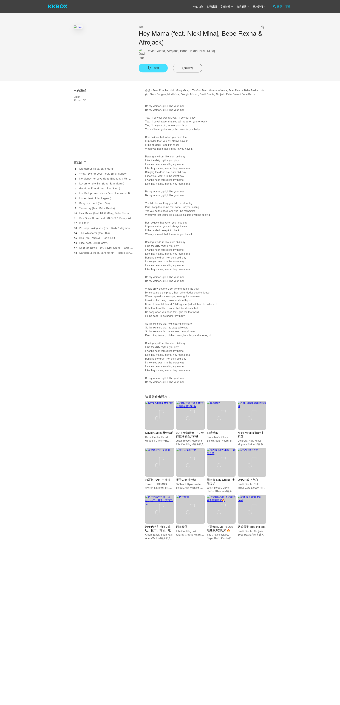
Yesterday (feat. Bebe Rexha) (97, 208)
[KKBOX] (58, 6)
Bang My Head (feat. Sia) (94, 203)
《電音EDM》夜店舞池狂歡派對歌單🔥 (220, 528)
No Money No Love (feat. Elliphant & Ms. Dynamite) (110, 178)
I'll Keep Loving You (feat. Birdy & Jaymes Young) (109, 228)
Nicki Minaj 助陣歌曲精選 (251, 434)
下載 (287, 6)
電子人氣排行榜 (186, 480)
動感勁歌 (212, 433)
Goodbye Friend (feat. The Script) (99, 188)
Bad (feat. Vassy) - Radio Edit (97, 238)
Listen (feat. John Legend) (95, 198)
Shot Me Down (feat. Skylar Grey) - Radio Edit (107, 247)
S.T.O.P (84, 223)
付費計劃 (212, 6)
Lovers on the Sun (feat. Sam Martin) (101, 183)
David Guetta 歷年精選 (159, 433)
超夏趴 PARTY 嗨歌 (157, 480)
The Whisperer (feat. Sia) (94, 233)
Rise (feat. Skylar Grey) (93, 243)
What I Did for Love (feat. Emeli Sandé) (103, 173)
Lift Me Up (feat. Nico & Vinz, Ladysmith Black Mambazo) (113, 193)
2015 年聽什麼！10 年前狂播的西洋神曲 (190, 434)
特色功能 (198, 6)
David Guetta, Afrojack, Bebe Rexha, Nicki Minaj (180, 50)
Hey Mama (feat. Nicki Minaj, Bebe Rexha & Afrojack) (111, 213)
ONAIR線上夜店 (248, 480)
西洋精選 (181, 527)
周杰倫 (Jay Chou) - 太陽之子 (221, 481)
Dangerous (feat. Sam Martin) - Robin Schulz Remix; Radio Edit (117, 252)
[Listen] (78, 27)
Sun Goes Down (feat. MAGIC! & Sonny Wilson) (108, 218)
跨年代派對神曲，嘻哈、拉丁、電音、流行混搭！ (159, 530)
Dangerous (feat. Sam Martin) (97, 168)
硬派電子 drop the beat (252, 527)
